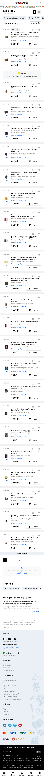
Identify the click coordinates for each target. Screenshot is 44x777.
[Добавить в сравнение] (33, 30)
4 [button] (19, 560)
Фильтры (34, 23)
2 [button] (9, 560)
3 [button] (14, 560)
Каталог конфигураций (11, 694)
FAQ (4, 688)
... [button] (24, 560)
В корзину (35, 44)
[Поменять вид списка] (34, 12)
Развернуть (35, 611)
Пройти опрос (22, 573)
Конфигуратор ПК (9, 691)
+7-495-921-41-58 (10, 644)
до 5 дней (21, 40)
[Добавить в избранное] (39, 30)
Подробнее (27, 624)
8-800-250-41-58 (9, 639)
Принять (7, 627)
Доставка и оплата (9, 680)
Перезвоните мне (12, 647)
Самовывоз (7, 683)
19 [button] (29, 560)
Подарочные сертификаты (12, 699)
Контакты (6, 668)
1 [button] (4, 560)
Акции (5, 709)
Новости (6, 712)
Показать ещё (22, 553)
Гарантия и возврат (9, 686)
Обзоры (6, 714)
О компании (7, 665)
